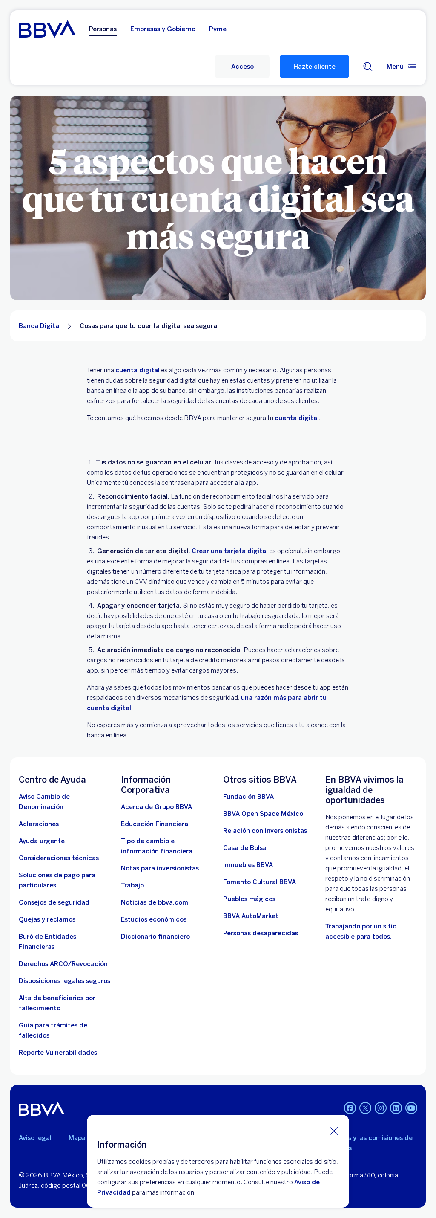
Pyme (218, 29)
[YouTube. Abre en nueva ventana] (411, 1108)
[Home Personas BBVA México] (47, 29)
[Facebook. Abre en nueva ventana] (350, 1108)
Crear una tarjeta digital (230, 551)
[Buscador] (367, 66)
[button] (242, 66)
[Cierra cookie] (334, 1130)
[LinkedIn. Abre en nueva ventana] (396, 1108)
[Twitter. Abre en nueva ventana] (365, 1108)
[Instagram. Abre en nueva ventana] (381, 1108)
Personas (103, 29)
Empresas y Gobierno (162, 29)
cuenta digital (137, 370)
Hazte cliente (314, 66)
